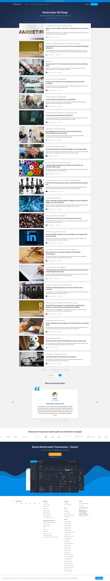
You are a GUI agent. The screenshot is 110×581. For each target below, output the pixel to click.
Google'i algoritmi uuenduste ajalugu (50, 537)
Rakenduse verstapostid (69, 515)
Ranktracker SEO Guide (59, 18)
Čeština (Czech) (67, 545)
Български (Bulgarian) (68, 543)
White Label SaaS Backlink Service (49, 522)
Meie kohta (81, 505)
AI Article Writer (46, 515)
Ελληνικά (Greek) (67, 548)
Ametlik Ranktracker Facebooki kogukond (26, 503)
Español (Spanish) (67, 525)
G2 (39, 503)
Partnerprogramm (46, 526)
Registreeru (94, 4)
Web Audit (45, 508)
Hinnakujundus (41, 4)
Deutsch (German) (68, 523)
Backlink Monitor (46, 512)
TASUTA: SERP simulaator (48, 517)
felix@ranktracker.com (83, 515)
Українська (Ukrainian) (69, 567)
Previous (43, 369)
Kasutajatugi (66, 516)
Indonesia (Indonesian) (68, 556)
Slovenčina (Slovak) (68, 563)
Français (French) (67, 526)
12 (64, 420)
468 (65, 369)
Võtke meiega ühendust (83, 503)
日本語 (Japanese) (68, 530)
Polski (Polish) (67, 534)
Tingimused (66, 502)
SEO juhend (45, 531)
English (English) (67, 521)
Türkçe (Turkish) (67, 539)
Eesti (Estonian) (67, 550)
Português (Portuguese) (69, 536)
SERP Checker (46, 506)
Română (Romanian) (68, 561)
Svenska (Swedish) (68, 537)
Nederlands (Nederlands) (69, 532)
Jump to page (50, 375)
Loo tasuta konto (55, 454)
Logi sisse (87, 4)
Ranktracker (16, 4)
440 (58, 369)
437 (50, 369)
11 (62, 420)
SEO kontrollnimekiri (47, 513)
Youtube (21, 503)
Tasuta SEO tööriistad (47, 533)
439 (55, 369)
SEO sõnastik (45, 529)
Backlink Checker (46, 510)
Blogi (47, 4)
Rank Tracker (45, 502)
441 (60, 369)
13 (66, 420)
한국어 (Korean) (67, 569)
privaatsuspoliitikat (74, 578)
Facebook (16, 503)
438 (53, 369)
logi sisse (52, 457)
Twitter (30, 503)
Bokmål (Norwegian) (68, 570)
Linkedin (35, 503)
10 (60, 420)
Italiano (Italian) (67, 528)
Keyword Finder (46, 504)
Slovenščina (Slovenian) (69, 565)
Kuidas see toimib (33, 4)
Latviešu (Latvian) (67, 559)
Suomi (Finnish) (67, 552)
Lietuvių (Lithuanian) (68, 558)
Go (60, 375)
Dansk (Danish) (67, 547)
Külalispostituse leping (47, 535)
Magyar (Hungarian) (68, 554)
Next (68, 369)
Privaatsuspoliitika (68, 504)
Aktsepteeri (99, 578)
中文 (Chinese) (67, 541)
